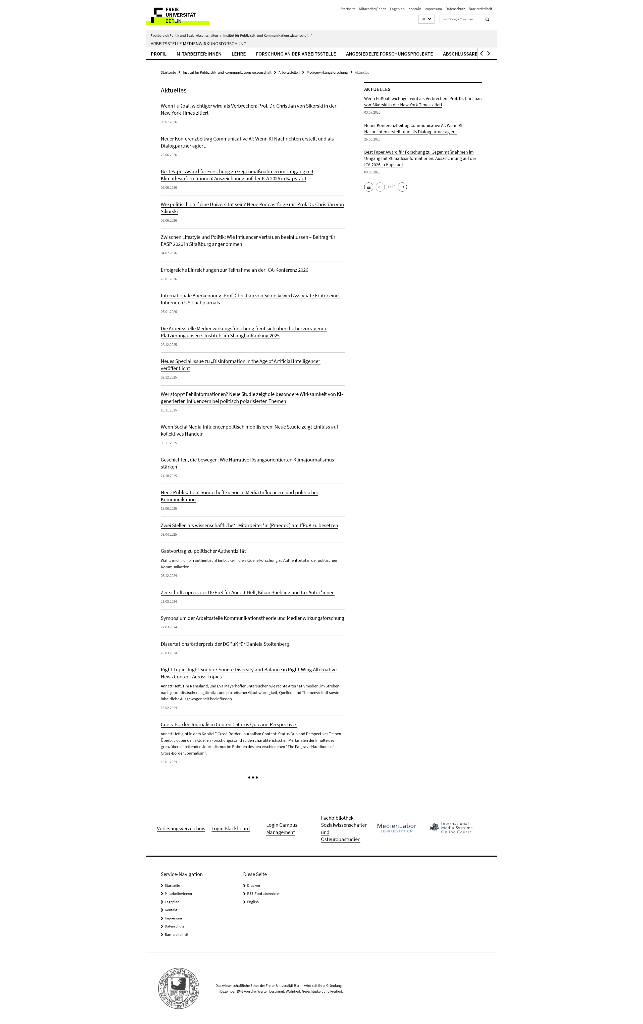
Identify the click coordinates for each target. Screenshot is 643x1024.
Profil (159, 54)
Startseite (347, 8)
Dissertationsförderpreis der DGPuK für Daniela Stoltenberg (225, 643)
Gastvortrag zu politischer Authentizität (203, 550)
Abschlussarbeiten (467, 54)
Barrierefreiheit (480, 8)
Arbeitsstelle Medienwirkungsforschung (198, 43)
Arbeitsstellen (289, 72)
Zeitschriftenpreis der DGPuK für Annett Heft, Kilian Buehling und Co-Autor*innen (248, 592)
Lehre (239, 54)
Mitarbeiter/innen (372, 8)
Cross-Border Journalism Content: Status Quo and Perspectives (229, 724)
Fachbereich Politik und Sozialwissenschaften (186, 35)
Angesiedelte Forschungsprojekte (389, 54)
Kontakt (414, 8)
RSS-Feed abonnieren (264, 893)
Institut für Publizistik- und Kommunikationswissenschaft (267, 35)
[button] (426, 19)
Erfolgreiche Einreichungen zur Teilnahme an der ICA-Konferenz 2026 (234, 269)
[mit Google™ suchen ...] (487, 19)
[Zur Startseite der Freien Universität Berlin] (188, 15)
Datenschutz (455, 8)
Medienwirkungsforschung (327, 72)
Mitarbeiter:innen (199, 54)
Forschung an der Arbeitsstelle (296, 54)
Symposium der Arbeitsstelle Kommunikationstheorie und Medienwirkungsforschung (252, 618)
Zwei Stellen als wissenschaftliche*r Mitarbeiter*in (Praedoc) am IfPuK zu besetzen (249, 525)
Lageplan (397, 8)
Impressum (433, 8)
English (253, 901)
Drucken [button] (253, 885)
